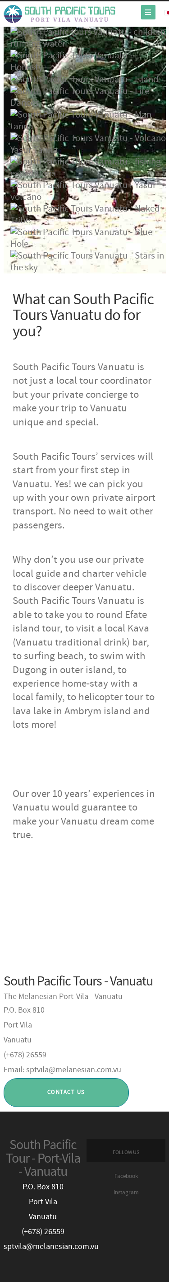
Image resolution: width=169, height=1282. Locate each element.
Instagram (126, 1192)
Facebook (126, 1176)
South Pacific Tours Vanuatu (61, 14)
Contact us (66, 1092)
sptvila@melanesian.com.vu (51, 1246)
